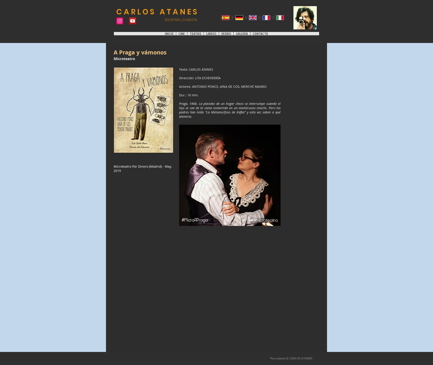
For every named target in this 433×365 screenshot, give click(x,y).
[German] (239, 17)
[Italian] (280, 17)
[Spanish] (225, 17)
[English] (252, 17)
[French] (266, 17)
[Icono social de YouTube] (132, 21)
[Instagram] (119, 21)
